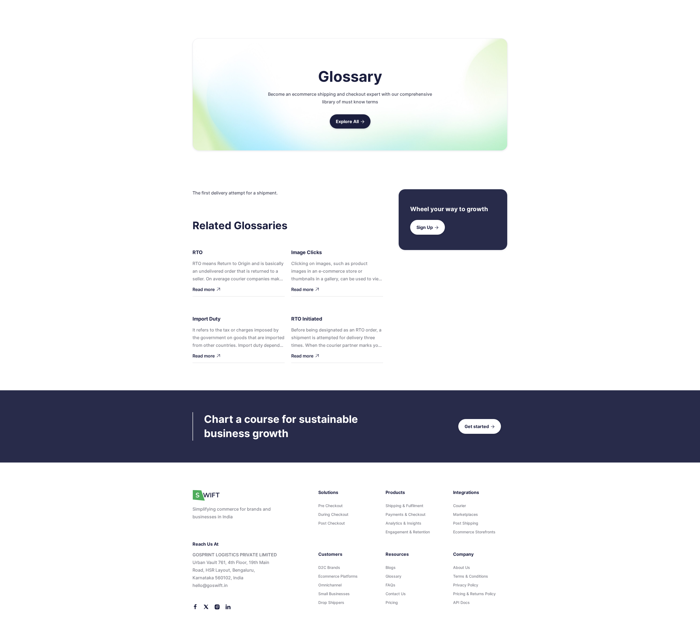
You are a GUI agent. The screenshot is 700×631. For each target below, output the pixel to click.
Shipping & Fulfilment (404, 505)
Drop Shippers (331, 602)
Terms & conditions (470, 576)
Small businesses (334, 593)
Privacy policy (465, 585)
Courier (459, 505)
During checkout (333, 514)
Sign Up (427, 227)
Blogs (391, 567)
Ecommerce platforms (338, 576)
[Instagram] (217, 606)
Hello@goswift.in (210, 585)
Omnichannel (330, 585)
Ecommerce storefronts (474, 532)
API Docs (461, 602)
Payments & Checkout (405, 514)
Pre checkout (330, 505)
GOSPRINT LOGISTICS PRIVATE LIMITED (234, 554)
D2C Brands (329, 567)
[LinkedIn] (228, 606)
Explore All (350, 121)
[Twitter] (206, 606)
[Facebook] (195, 606)
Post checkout (331, 523)
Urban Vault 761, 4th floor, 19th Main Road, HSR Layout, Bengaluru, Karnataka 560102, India (230, 570)
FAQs (390, 585)
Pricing (392, 602)
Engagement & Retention (408, 532)
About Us (461, 567)
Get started (480, 426)
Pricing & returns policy (474, 593)
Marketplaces (465, 514)
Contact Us (396, 593)
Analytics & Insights (403, 523)
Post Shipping (465, 523)
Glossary (393, 576)
